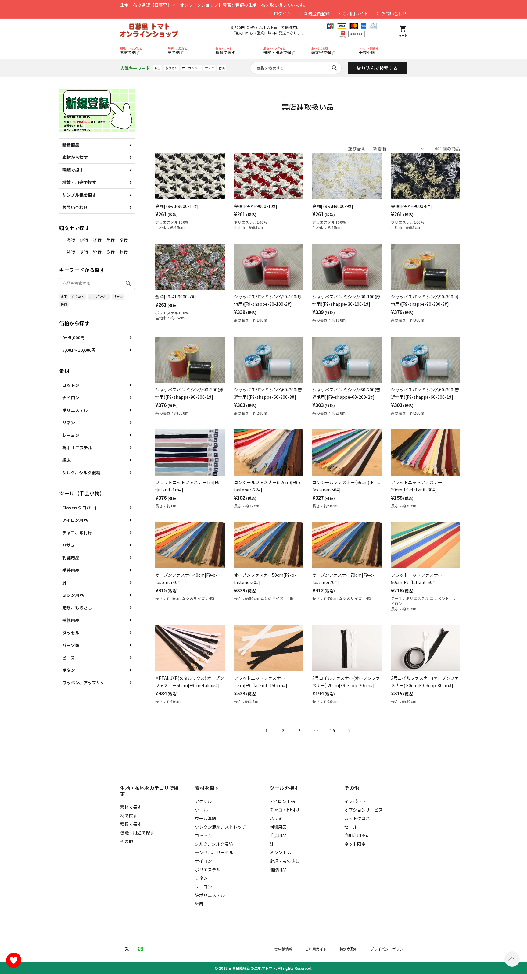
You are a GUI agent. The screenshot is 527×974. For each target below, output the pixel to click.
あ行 (70, 240)
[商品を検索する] (334, 68)
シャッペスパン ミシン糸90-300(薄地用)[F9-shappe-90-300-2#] (425, 300)
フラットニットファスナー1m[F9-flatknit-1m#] (188, 486)
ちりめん (171, 68)
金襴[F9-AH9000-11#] (177, 206)
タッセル (70, 633)
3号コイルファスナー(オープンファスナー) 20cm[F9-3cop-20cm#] (346, 681)
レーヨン (70, 435)
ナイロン (70, 397)
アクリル (203, 801)
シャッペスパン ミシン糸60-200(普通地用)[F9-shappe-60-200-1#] (425, 393)
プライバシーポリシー (388, 949)
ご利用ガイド (355, 13)
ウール (201, 810)
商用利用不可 (357, 835)
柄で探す (128, 815)
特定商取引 (348, 949)
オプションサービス (363, 810)
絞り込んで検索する (377, 68)
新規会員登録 (317, 13)
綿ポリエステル (77, 447)
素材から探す (75, 157)
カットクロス (357, 818)
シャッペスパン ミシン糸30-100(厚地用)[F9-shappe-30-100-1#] (346, 300)
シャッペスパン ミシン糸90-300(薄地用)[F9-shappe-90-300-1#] (189, 393)
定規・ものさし (284, 861)
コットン (70, 385)
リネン (68, 422)
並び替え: (357, 148)
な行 (123, 240)
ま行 (84, 251)
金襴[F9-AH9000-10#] (255, 206)
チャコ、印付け (77, 533)
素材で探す (131, 807)
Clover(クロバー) (79, 508)
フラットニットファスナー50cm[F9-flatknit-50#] (416, 578)
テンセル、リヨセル (214, 852)
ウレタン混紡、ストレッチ (220, 827)
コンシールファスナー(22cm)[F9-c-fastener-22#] (268, 486)
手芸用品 (70, 570)
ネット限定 (355, 844)
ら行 (110, 251)
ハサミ (68, 545)
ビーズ (68, 658)
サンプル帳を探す (79, 195)
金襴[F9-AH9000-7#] (175, 297)
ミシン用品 (73, 595)
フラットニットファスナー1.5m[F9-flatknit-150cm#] (260, 681)
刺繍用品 (70, 558)
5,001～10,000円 (79, 350)
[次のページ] (349, 730)
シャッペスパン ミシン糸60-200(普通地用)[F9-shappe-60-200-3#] (268, 393)
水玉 (158, 68)
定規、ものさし (77, 608)
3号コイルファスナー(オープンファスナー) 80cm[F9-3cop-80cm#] (425, 681)
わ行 (123, 251)
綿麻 (66, 460)
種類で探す (73, 170)
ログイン (282, 13)
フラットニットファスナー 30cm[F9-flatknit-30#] (416, 486)
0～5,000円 (73, 337)
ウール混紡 (205, 818)
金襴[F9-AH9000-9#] (332, 206)
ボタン (68, 670)
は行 (70, 251)
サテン (209, 68)
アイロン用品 (75, 520)
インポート (355, 801)
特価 (222, 68)
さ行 (97, 240)
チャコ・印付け (284, 810)
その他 (126, 841)
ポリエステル (75, 410)
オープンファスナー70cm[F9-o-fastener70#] (343, 578)
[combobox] (296, 68)
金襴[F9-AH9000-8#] (411, 206)
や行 (97, 251)
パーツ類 (70, 645)
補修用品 (70, 620)
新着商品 (70, 145)
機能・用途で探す (79, 182)
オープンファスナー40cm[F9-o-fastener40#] (186, 578)
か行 (84, 240)
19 (332, 730)
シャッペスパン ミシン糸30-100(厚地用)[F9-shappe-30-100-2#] (268, 300)
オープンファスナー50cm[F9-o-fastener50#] (265, 578)
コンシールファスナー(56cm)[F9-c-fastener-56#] (347, 486)
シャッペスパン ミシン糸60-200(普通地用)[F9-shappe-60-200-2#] (346, 393)
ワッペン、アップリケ (83, 683)
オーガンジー (191, 68)
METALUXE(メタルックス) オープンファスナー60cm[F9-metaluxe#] (189, 681)
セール (350, 827)
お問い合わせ (394, 13)
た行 (110, 240)
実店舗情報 (283, 949)
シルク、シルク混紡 (81, 472)
